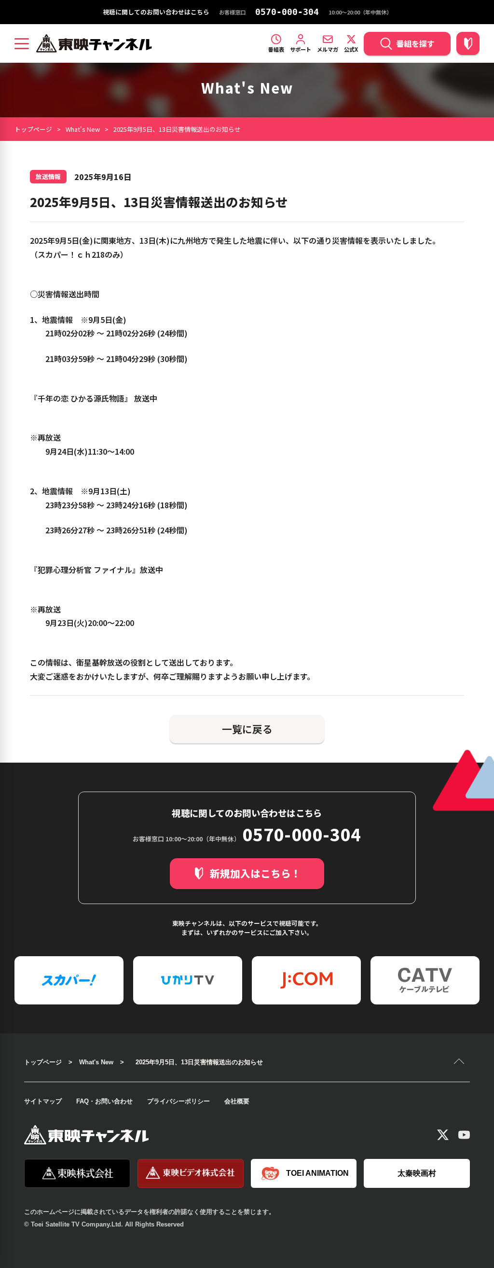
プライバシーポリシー (178, 1101)
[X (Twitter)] (443, 1135)
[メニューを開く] (21, 43)
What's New (83, 129)
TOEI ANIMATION (317, 1173)
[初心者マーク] (468, 43)
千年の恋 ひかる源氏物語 (81, 398)
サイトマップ (43, 1101)
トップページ (33, 129)
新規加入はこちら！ (255, 873)
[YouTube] (464, 1135)
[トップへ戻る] (460, 1062)
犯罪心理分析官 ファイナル (85, 569)
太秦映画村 (417, 1173)
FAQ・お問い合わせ (104, 1101)
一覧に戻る (247, 729)
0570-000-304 (287, 12)
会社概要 (236, 1101)
